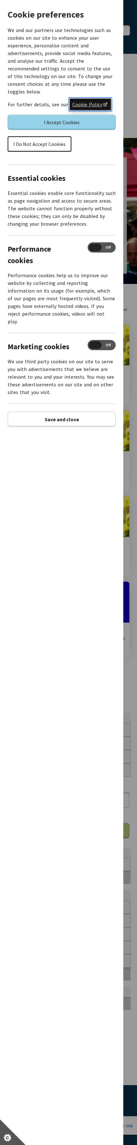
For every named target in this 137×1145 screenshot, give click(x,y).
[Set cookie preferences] (12, 1132)
